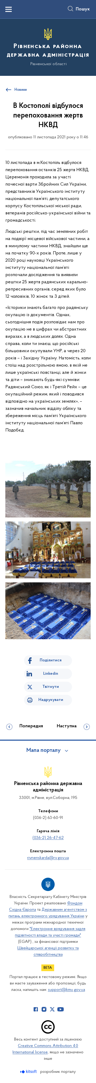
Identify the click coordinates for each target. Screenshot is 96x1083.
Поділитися (51, 660)
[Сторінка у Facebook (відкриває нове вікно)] (36, 1009)
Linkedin (50, 674)
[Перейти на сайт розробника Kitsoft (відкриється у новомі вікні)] (29, 1072)
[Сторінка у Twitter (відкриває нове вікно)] (52, 1009)
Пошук (83, 9)
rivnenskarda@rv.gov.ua (48, 858)
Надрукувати (50, 700)
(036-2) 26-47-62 (48, 838)
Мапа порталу (43, 751)
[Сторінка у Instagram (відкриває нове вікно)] (44, 1009)
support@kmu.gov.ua (66, 990)
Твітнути (50, 687)
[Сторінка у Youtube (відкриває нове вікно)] (60, 1009)
